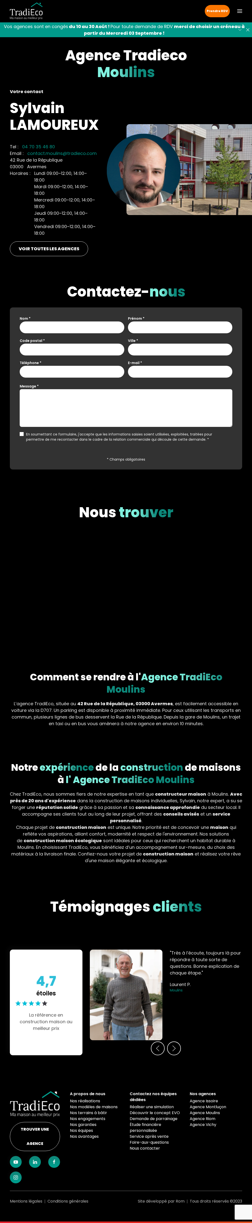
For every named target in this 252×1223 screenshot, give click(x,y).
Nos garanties (83, 1124)
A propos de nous (87, 1094)
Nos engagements (87, 1119)
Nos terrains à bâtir (88, 1113)
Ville (133, 340)
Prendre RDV (217, 11)
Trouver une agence (35, 1136)
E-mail (135, 362)
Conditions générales (67, 1201)
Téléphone (30, 362)
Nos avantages (84, 1136)
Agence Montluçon (208, 1107)
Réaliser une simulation (152, 1107)
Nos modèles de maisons (94, 1107)
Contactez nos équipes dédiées (153, 1097)
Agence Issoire (204, 1101)
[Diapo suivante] (239, 29)
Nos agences (203, 1094)
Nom (25, 318)
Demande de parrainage (153, 1119)
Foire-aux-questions (149, 1142)
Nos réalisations (85, 1101)
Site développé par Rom (161, 1201)
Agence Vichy (203, 1124)
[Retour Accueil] (26, 11)
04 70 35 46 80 (38, 147)
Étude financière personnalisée (145, 1127)
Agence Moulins (205, 1113)
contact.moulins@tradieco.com (62, 153)
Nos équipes (81, 1130)
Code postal (32, 340)
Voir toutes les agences (49, 249)
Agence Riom (202, 1119)
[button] (239, 11)
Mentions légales (26, 1201)
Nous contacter (145, 1148)
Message (29, 386)
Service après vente (149, 1136)
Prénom (136, 318)
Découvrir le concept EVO (155, 1113)
